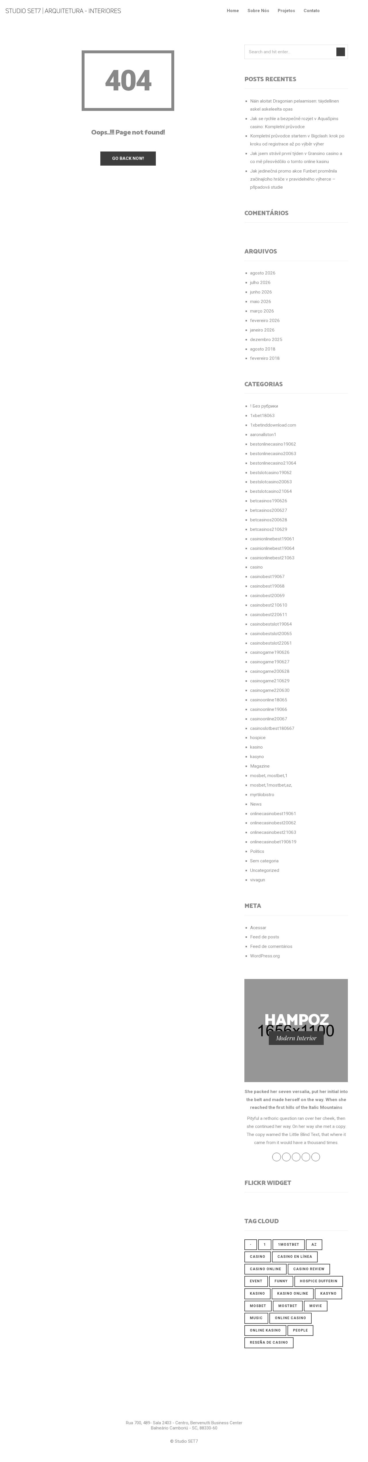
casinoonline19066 (268, 709)
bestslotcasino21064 (271, 491)
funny (281, 1281)
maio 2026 (260, 301)
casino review (309, 1269)
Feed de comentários (271, 946)
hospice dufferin (319, 1281)
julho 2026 (260, 282)
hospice (258, 737)
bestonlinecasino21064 (273, 463)
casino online (265, 1269)
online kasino (265, 1330)
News (256, 804)
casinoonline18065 (268, 699)
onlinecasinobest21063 (273, 832)
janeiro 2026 (262, 330)
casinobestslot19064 (271, 624)
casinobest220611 (268, 614)
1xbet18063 (262, 415)
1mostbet (288, 1245)
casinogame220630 (270, 690)
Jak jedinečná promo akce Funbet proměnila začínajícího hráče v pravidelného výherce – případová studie (293, 179)
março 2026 (262, 311)
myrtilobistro (262, 794)
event (256, 1281)
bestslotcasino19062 (271, 472)
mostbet (287, 1306)
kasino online (292, 1293)
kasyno (257, 756)
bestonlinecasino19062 (273, 444)
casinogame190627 (270, 661)
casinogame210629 (270, 680)
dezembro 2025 (266, 339)
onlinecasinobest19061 (273, 813)
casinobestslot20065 (271, 633)
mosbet (258, 1306)
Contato (312, 10)
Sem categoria (264, 860)
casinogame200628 (270, 671)
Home (233, 10)
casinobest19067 (267, 576)
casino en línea (294, 1257)
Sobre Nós (258, 10)
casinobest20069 (267, 595)
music (256, 1318)
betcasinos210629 (268, 529)
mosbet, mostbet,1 (269, 775)
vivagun (257, 879)
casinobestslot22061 (271, 643)
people (300, 1330)
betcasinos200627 (268, 510)
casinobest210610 (268, 605)
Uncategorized (264, 870)
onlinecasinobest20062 (273, 822)
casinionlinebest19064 (272, 548)
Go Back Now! (128, 158)
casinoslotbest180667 (272, 728)
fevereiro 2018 (265, 358)
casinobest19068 (267, 586)
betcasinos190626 (268, 500)
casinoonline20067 (268, 718)
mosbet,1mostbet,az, (271, 785)
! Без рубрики (264, 406)
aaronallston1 (263, 434)
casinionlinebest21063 (272, 557)
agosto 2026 (262, 273)
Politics (257, 851)
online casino (290, 1318)
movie (315, 1306)
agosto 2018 (262, 349)
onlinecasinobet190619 (273, 841)
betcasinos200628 (268, 519)
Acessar (258, 927)
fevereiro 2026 (265, 320)
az (314, 1245)
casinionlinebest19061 (272, 538)
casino (256, 567)
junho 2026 (261, 292)
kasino (256, 747)
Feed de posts (264, 937)
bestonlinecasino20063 (273, 453)
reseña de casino (269, 1342)
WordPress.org (265, 956)
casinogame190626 (270, 652)
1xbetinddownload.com (273, 425)
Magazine (260, 766)
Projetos (286, 10)
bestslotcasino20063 (271, 481)
